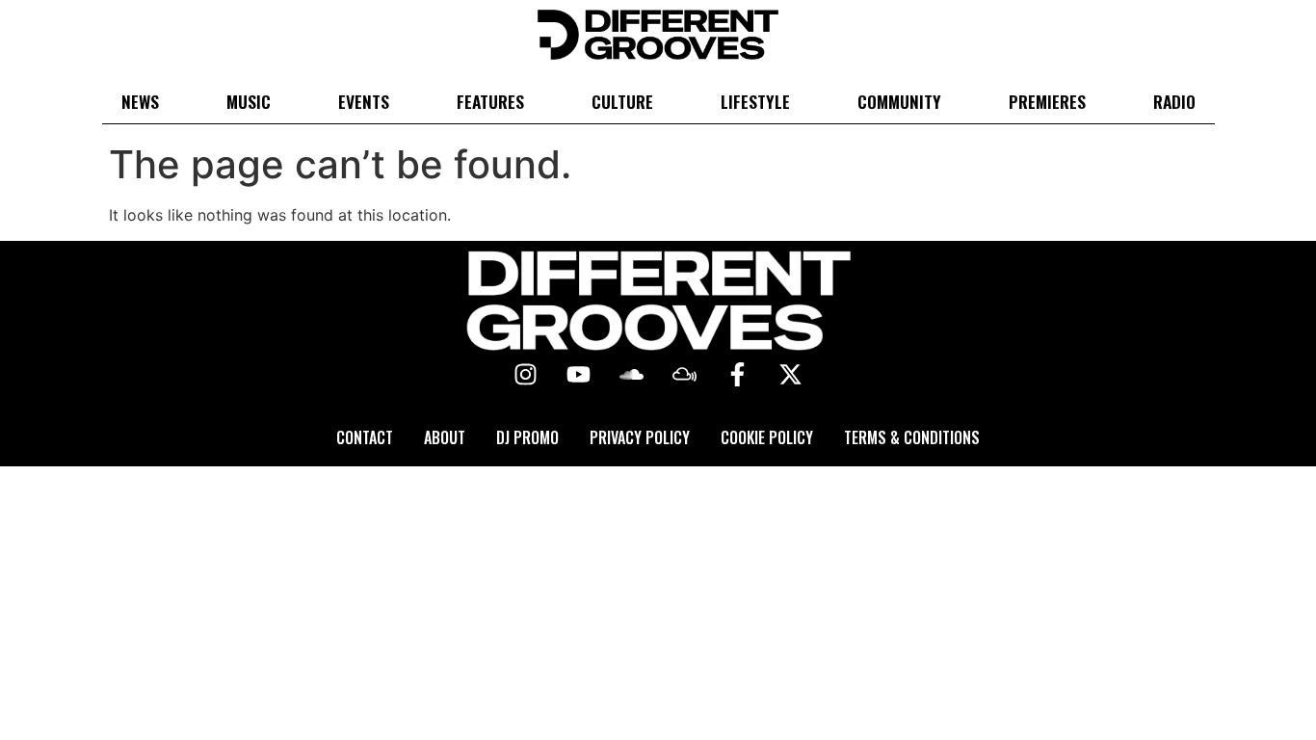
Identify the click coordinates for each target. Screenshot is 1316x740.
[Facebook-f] (738, 375)
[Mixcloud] (685, 375)
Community (899, 101)
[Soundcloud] (632, 375)
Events (363, 101)
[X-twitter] (791, 375)
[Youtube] (579, 375)
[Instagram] (526, 375)
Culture (622, 101)
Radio (1174, 101)
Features (490, 101)
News (140, 101)
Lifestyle (755, 101)
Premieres (1047, 101)
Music (248, 101)
